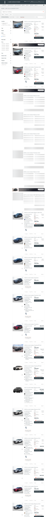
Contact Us (36, 40)
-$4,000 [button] (43, 220)
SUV (11, 14)
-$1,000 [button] (43, 27)
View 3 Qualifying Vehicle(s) (40, 95)
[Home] (5, 2)
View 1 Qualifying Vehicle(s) (40, 194)
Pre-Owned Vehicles (10, 5)
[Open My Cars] (43, 5)
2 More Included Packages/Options (28, 232)
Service (27, 5)
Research (23, 5)
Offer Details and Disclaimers (41, 195)
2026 (3, 14)
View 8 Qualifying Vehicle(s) (40, 47)
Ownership (31, 5)
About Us (36, 5)
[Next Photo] (22, 25)
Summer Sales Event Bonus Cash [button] (36, 28)
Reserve (7, 14)
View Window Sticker (38, 37)
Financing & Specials (18, 5)
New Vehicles (4, 5)
